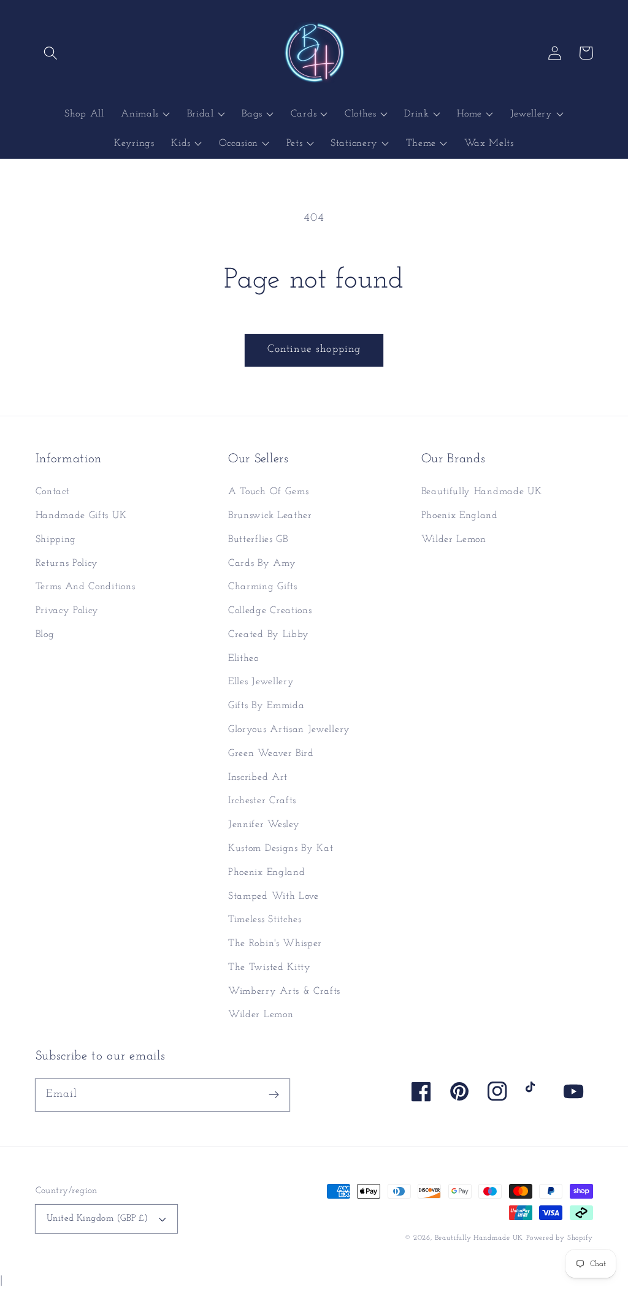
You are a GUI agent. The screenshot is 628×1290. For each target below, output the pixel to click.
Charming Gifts (262, 587)
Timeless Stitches (265, 920)
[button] (51, 53)
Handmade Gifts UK (81, 516)
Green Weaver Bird (271, 753)
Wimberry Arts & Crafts (284, 991)
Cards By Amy (262, 563)
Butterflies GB (258, 539)
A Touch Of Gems (268, 492)
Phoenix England (266, 872)
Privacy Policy (67, 611)
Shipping (56, 539)
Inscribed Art (258, 777)
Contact (53, 492)
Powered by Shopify (559, 1238)
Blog (45, 634)
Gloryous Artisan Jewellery (289, 730)
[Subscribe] (273, 1094)
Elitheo (243, 658)
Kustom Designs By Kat (281, 848)
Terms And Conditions (86, 587)
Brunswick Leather (270, 516)
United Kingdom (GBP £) (97, 1218)
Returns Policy (67, 563)
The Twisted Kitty (269, 967)
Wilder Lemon (260, 1015)
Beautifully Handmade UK (481, 492)
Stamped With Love (273, 896)
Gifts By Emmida (266, 706)
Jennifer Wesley (263, 825)
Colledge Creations (270, 611)
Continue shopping (314, 349)
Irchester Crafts (262, 801)
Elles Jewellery (261, 682)
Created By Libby (268, 634)
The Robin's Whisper (275, 943)
